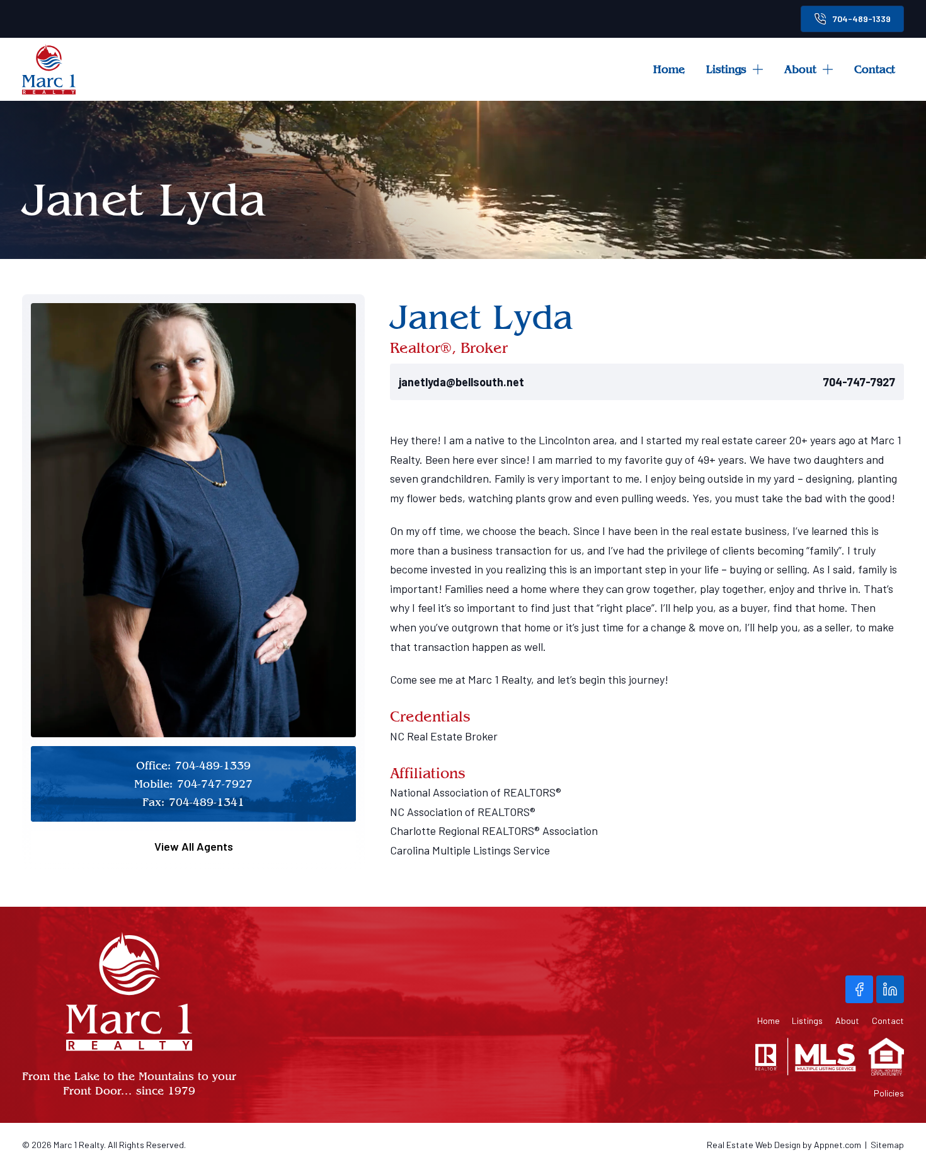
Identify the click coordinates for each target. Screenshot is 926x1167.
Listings (726, 69)
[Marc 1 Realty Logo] (49, 69)
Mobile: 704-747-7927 (193, 783)
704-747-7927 (859, 382)
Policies (889, 1093)
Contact (874, 69)
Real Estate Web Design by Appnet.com (784, 1144)
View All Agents (193, 846)
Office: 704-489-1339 (193, 765)
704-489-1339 (862, 18)
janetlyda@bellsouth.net (461, 382)
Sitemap (887, 1144)
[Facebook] (859, 989)
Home (669, 69)
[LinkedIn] (890, 989)
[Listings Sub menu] (762, 69)
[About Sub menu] (832, 69)
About (800, 69)
